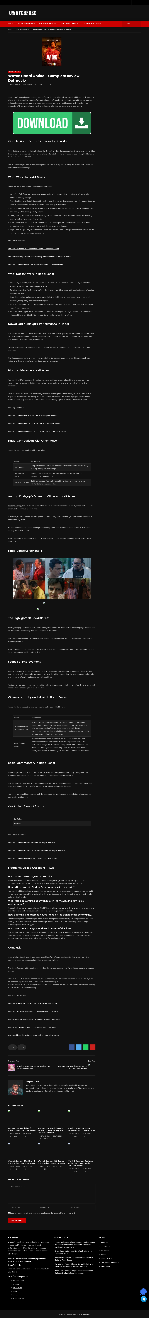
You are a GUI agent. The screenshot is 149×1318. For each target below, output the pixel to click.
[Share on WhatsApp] (85, 1047)
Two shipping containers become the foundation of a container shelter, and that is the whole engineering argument (75, 1244)
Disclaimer (105, 1250)
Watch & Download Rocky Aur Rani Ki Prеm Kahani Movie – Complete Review (80, 1163)
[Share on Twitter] (78, 1047)
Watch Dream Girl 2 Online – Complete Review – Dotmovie (32, 1027)
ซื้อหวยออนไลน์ (18, 1298)
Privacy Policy (106, 1258)
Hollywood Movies (47, 24)
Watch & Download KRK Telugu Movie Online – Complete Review (34, 423)
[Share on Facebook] (71, 1047)
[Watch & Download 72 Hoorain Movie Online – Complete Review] (52, 1150)
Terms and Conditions (110, 1262)
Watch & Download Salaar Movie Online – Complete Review (81, 1129)
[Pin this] (92, 1047)
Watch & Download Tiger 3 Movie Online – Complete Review (22, 1129)
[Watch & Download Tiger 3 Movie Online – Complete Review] (22, 1117)
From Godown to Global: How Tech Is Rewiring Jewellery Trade (73, 1252)
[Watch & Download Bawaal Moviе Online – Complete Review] (91, 1067)
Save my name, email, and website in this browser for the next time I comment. (42, 1213)
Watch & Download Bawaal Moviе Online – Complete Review (32, 858)
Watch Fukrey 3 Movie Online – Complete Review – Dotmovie (33, 1011)
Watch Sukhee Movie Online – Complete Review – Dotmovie (32, 1003)
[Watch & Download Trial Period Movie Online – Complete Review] (22, 1150)
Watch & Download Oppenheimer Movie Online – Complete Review (35, 264)
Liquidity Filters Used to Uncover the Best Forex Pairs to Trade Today (74, 1258)
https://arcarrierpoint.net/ (18, 1276)
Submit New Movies (92, 24)
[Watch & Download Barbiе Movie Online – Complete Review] (11, 1067)
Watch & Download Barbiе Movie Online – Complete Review (32, 415)
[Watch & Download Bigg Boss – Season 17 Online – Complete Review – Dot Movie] (52, 1117)
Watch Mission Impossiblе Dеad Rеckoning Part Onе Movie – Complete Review (39, 256)
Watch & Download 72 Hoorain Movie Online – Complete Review (52, 1162)
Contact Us (105, 1246)
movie (25, 106)
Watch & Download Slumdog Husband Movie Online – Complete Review (37, 431)
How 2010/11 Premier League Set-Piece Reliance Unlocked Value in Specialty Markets (74, 1271)
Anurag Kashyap (14, 506)
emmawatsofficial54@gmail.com (31, 1258)
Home (10, 24)
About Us (104, 1242)
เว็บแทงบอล (17, 1288)
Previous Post (13, 1061)
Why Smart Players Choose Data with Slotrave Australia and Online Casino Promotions (74, 1265)
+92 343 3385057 (23, 1261)
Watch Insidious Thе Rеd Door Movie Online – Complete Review (33, 1035)
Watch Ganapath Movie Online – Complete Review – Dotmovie (34, 1019)
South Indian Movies (70, 24)
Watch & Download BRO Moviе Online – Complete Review (31, 842)
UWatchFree (85, 1314)
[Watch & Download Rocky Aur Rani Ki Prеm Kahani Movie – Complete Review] (81, 1150)
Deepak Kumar (15, 85)
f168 (15, 1291)
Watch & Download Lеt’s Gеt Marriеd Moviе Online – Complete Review (36, 850)
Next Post (91, 1061)
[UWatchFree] (22, 13)
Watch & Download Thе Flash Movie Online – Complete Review (33, 249)
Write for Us (105, 1266)
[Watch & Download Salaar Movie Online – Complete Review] (81, 1117)
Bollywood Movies (26, 24)
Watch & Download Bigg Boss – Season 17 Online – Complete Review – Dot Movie (51, 1130)
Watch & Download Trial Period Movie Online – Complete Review (22, 1162)
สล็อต (15, 1295)
